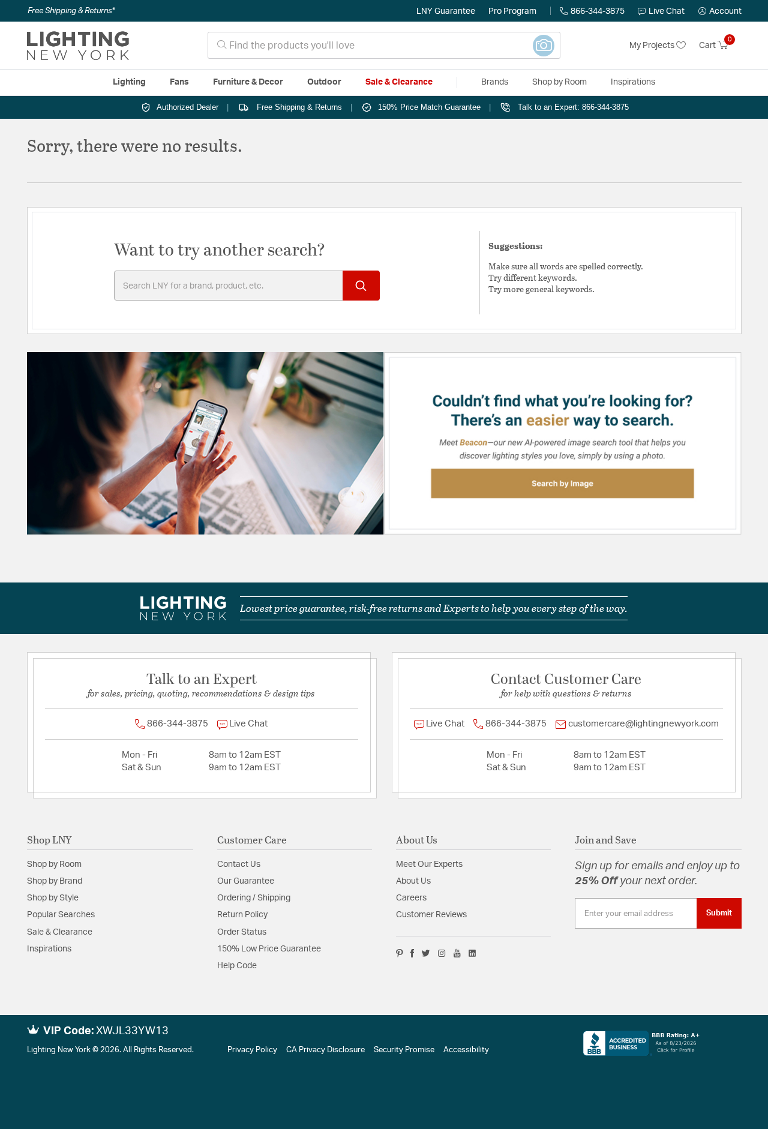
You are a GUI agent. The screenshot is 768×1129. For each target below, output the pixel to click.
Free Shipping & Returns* (71, 11)
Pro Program (512, 11)
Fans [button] (179, 82)
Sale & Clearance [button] (399, 82)
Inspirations (49, 949)
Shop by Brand (54, 881)
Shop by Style (53, 898)
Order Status (241, 932)
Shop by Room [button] (559, 82)
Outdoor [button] (324, 82)
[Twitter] (425, 953)
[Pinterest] (399, 953)
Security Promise (404, 1050)
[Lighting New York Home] (78, 45)
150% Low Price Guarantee (269, 949)
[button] (720, 11)
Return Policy (242, 915)
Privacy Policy (252, 1050)
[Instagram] (441, 953)
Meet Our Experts (429, 864)
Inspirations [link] (633, 82)
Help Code (237, 966)
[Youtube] (457, 953)
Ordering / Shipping (253, 898)
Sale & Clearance (59, 932)
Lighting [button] (129, 82)
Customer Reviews (431, 915)
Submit (719, 913)
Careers (411, 898)
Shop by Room (54, 864)
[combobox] (384, 45)
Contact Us (238, 864)
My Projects (652, 45)
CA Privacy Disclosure (325, 1050)
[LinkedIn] (472, 953)
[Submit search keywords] (361, 286)
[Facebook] (412, 953)
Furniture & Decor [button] (248, 82)
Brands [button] (494, 82)
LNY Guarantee (445, 11)
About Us (413, 881)
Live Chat (667, 11)
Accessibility (466, 1050)
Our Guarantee (245, 881)
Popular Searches (61, 915)
